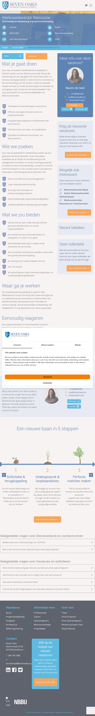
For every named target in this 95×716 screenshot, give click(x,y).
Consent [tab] (17, 345)
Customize (47, 383)
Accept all (47, 377)
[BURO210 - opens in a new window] (80, 335)
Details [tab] (78, 345)
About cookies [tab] (47, 345)
